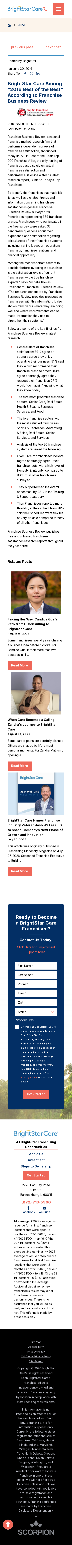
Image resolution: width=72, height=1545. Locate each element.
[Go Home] (11, 25)
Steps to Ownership (36, 1166)
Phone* (23, 984)
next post (53, 47)
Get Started (36, 1094)
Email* (22, 993)
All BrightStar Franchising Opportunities (36, 1144)
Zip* (20, 1002)
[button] (58, 9)
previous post (22, 47)
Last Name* (25, 975)
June (21, 25)
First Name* (25, 965)
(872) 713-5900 (36, 1202)
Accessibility (36, 1346)
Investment (36, 1160)
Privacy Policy (29, 1077)
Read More (19, 665)
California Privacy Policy (36, 1356)
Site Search (36, 1361)
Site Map (36, 1342)
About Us (36, 1153)
